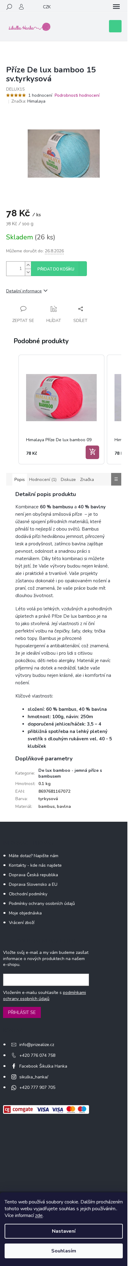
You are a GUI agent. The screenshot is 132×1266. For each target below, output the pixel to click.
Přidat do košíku (55, 269)
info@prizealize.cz (36, 1045)
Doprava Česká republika (33, 875)
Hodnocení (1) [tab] (42, 479)
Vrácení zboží (21, 923)
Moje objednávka (25, 913)
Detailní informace (24, 291)
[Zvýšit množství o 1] (28, 265)
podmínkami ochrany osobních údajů (44, 996)
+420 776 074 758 (37, 1055)
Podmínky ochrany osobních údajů (42, 903)
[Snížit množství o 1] (28, 272)
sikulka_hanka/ (33, 1077)
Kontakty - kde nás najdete (35, 865)
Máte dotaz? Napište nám (33, 856)
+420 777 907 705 (37, 1087)
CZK (47, 7)
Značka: (28, 101)
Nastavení (64, 1231)
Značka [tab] (87, 479)
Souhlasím (63, 1251)
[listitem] (61, 409)
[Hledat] (9, 7)
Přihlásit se (22, 1012)
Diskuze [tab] (68, 479)
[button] (12, 409)
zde (39, 1215)
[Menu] (116, 6)
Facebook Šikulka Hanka (43, 1066)
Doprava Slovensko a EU (33, 884)
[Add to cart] (92, 452)
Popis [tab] (19, 479)
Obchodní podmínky (28, 894)
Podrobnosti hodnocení (77, 95)
